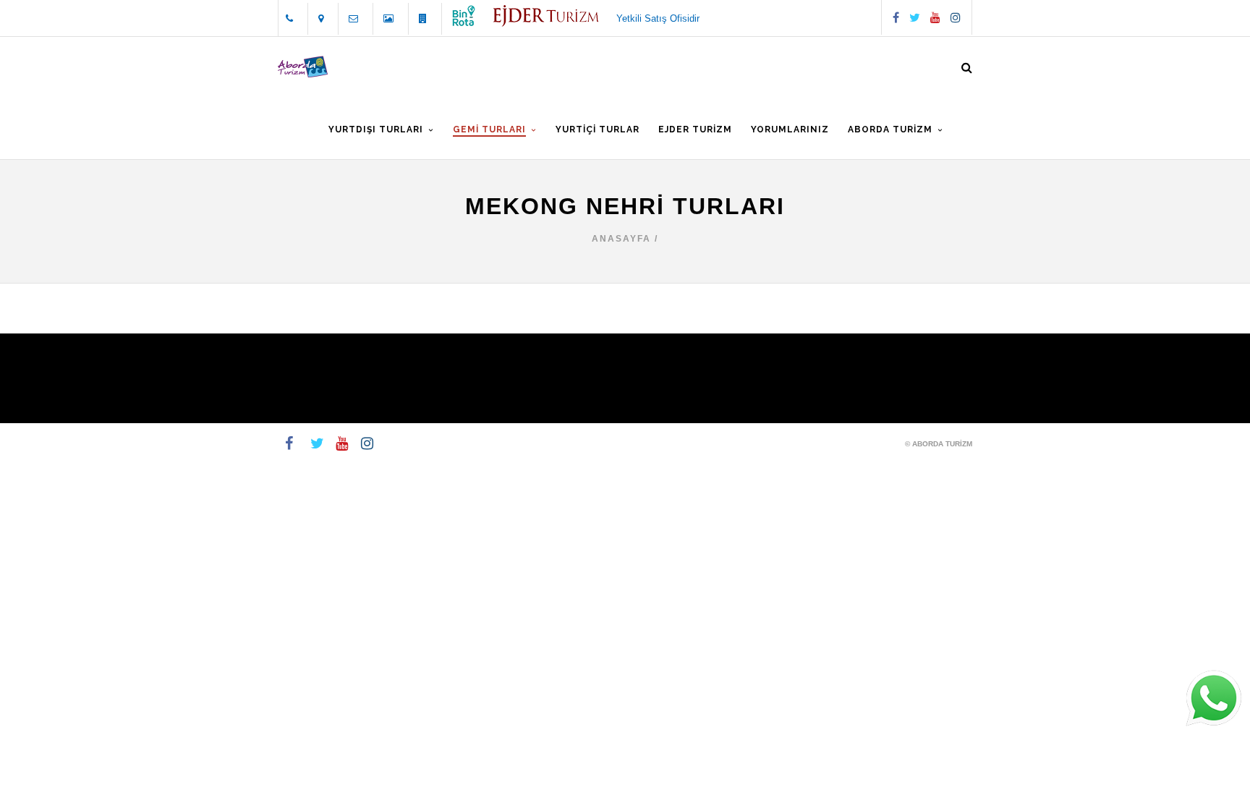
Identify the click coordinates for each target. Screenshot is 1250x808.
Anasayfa (621, 239)
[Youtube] (935, 17)
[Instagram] (956, 17)
